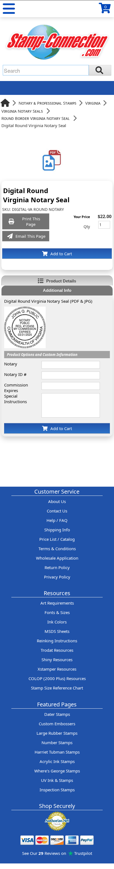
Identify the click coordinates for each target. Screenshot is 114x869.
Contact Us (57, 511)
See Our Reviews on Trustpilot (57, 853)
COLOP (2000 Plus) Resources (57, 678)
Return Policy (57, 567)
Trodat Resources (57, 650)
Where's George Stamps (57, 771)
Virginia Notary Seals (22, 111)
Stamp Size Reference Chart (57, 688)
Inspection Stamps (57, 789)
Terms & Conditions (57, 548)
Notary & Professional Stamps (47, 103)
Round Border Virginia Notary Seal (35, 118)
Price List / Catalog (57, 539)
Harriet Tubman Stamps (57, 752)
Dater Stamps (57, 714)
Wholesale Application (57, 558)
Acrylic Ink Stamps (57, 761)
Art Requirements (57, 603)
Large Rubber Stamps (57, 733)
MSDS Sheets (57, 631)
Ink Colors (57, 622)
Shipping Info (57, 529)
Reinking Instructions (57, 640)
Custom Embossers (57, 723)
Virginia (92, 103)
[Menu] (8, 8)
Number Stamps (57, 742)
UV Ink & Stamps (57, 780)
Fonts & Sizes (57, 612)
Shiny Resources (57, 659)
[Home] (5, 102)
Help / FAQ (57, 520)
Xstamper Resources (57, 669)
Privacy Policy (57, 577)
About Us (57, 501)
